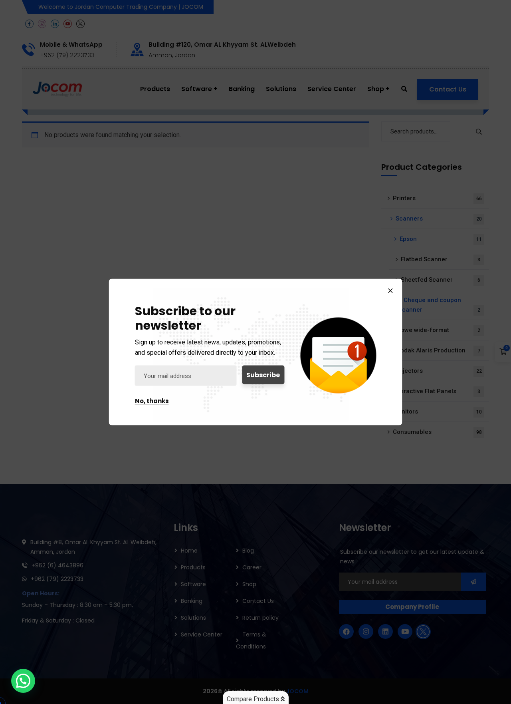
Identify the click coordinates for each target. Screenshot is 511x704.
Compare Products (254, 699)
